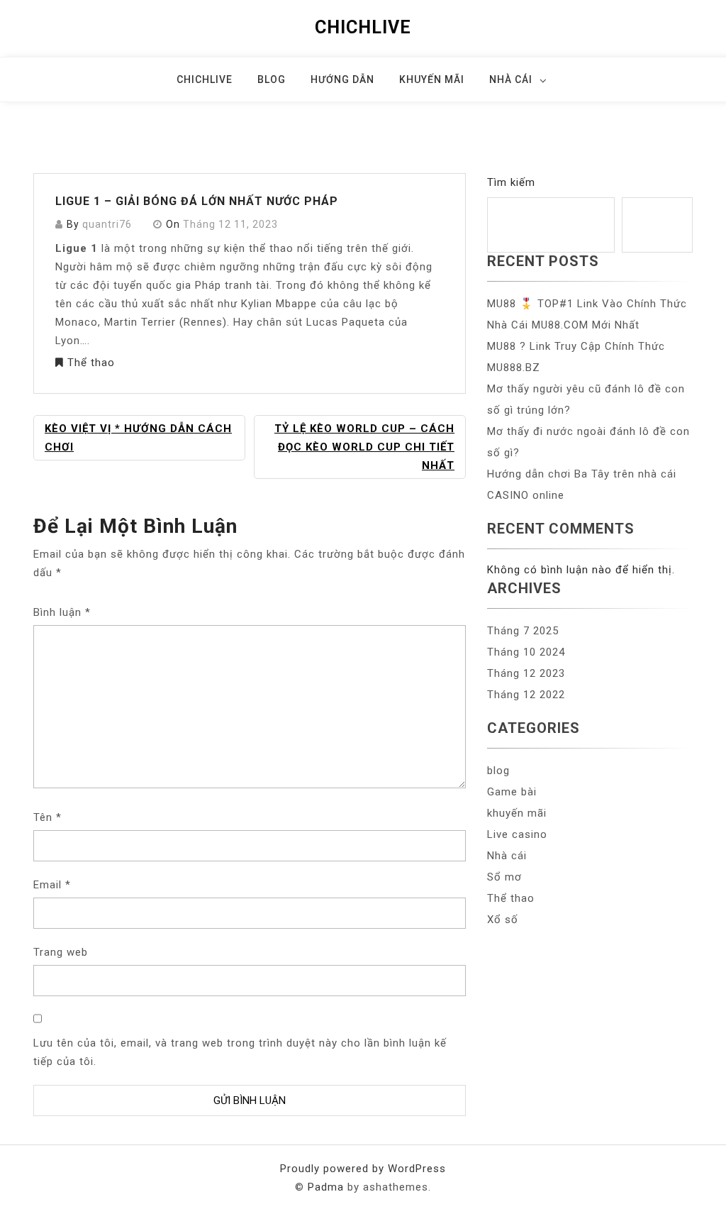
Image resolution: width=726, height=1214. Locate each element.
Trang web (60, 952)
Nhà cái (510, 79)
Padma (326, 1187)
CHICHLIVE (363, 27)
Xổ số (502, 919)
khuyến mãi (431, 79)
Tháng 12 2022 (526, 694)
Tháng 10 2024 (526, 652)
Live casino (517, 834)
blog (271, 79)
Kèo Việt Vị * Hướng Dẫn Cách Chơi (138, 437)
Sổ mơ (504, 877)
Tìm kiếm (511, 182)
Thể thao (91, 362)
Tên (47, 817)
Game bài (512, 791)
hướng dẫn (342, 79)
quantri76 (107, 224)
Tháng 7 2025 (523, 630)
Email (52, 884)
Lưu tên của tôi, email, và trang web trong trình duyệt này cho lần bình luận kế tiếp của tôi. (240, 1052)
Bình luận (62, 612)
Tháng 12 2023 (526, 673)
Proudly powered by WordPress (363, 1168)
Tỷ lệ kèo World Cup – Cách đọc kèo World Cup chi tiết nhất (364, 447)
